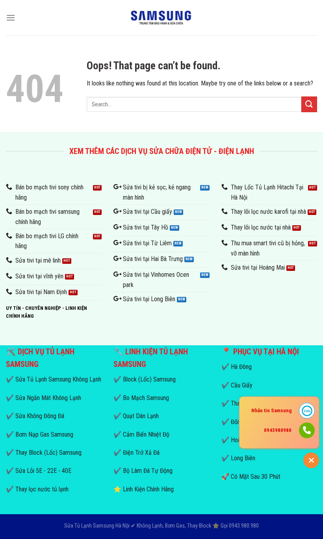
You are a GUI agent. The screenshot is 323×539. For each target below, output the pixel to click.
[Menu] (10, 17)
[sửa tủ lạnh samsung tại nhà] (161, 18)
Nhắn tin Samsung (271, 410)
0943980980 (277, 430)
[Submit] (309, 104)
